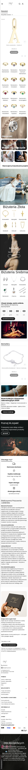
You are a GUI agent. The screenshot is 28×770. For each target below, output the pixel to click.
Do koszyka (14, 52)
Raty (2, 685)
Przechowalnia (4, 694)
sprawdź (14, 192)
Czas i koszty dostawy (6, 702)
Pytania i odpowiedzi (6, 681)
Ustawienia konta (5, 692)
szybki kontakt (14, 485)
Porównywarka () (1, 764)
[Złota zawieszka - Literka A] (14, 31)
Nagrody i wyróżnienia (6, 723)
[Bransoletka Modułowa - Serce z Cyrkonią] (14, 357)
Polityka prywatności (6, 711)
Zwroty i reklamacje (6, 679)
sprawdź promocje (8, 319)
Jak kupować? (4, 713)
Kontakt (3, 710)
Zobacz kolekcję (8, 412)
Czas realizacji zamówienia (8, 704)
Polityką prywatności (11, 651)
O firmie (3, 721)
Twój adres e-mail (5, 641)
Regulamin (17, 648)
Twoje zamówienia (5, 691)
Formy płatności (5, 700)
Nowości (14, 256)
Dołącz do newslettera (9, 645)
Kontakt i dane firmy (6, 719)
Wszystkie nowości (6, 14)
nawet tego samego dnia (14, 476)
